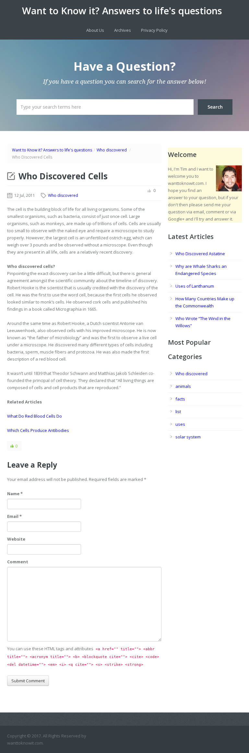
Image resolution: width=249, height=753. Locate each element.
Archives (122, 30)
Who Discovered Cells (63, 176)
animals (183, 386)
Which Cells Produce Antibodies (38, 430)
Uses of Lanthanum (194, 286)
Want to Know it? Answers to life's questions (122, 10)
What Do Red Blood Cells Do (34, 416)
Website (16, 539)
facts (180, 399)
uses (180, 424)
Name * (15, 493)
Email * (14, 516)
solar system (188, 437)
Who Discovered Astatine (200, 254)
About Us (95, 30)
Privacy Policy (154, 30)
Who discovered (112, 150)
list (178, 411)
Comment (17, 562)
